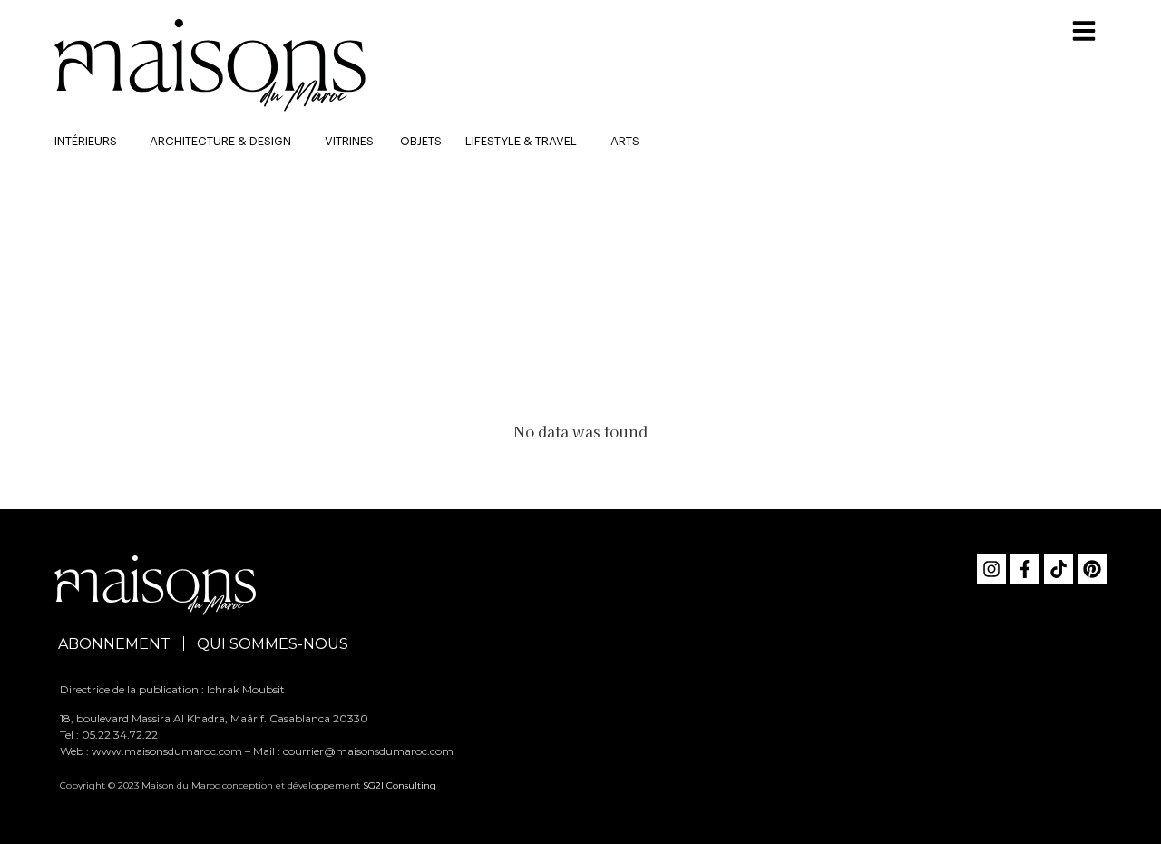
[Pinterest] (1092, 569)
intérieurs (85, 141)
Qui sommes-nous (272, 644)
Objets (421, 141)
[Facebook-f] (1024, 569)
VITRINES (349, 141)
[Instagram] (991, 569)
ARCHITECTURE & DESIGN (220, 141)
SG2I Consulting (399, 785)
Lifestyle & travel (521, 141)
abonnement (114, 644)
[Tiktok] (1058, 569)
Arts (624, 141)
